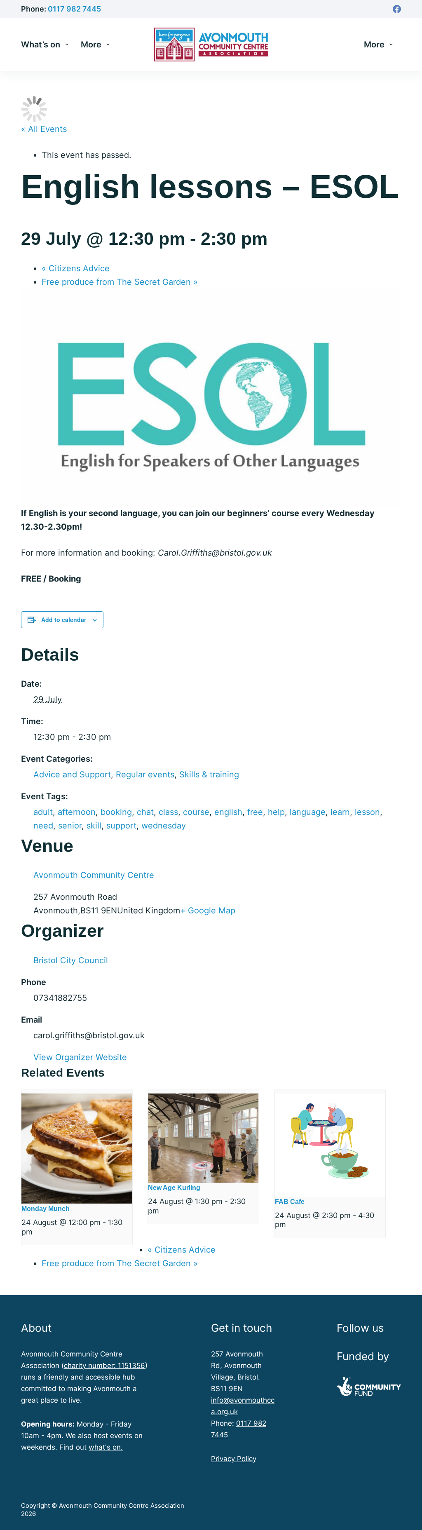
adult (43, 812)
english (228, 812)
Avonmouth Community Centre (93, 875)
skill (94, 826)
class (168, 812)
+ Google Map (207, 910)
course (196, 812)
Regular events (145, 774)
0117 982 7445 (74, 9)
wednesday (163, 826)
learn (340, 812)
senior (70, 826)
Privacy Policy (233, 1459)
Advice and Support (72, 774)
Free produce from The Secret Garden (120, 282)
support (121, 826)
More (91, 44)
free (255, 812)
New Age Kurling (174, 1187)
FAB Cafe (290, 1201)
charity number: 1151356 (104, 1365)
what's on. (106, 1447)
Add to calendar (63, 619)
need (43, 826)
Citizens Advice (76, 268)
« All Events (44, 129)
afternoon (77, 812)
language (308, 812)
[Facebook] (397, 9)
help (276, 812)
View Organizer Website (80, 1057)
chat (145, 812)
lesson (367, 812)
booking (116, 812)
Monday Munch (45, 1208)
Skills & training (209, 774)
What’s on (40, 44)
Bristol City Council (70, 960)
